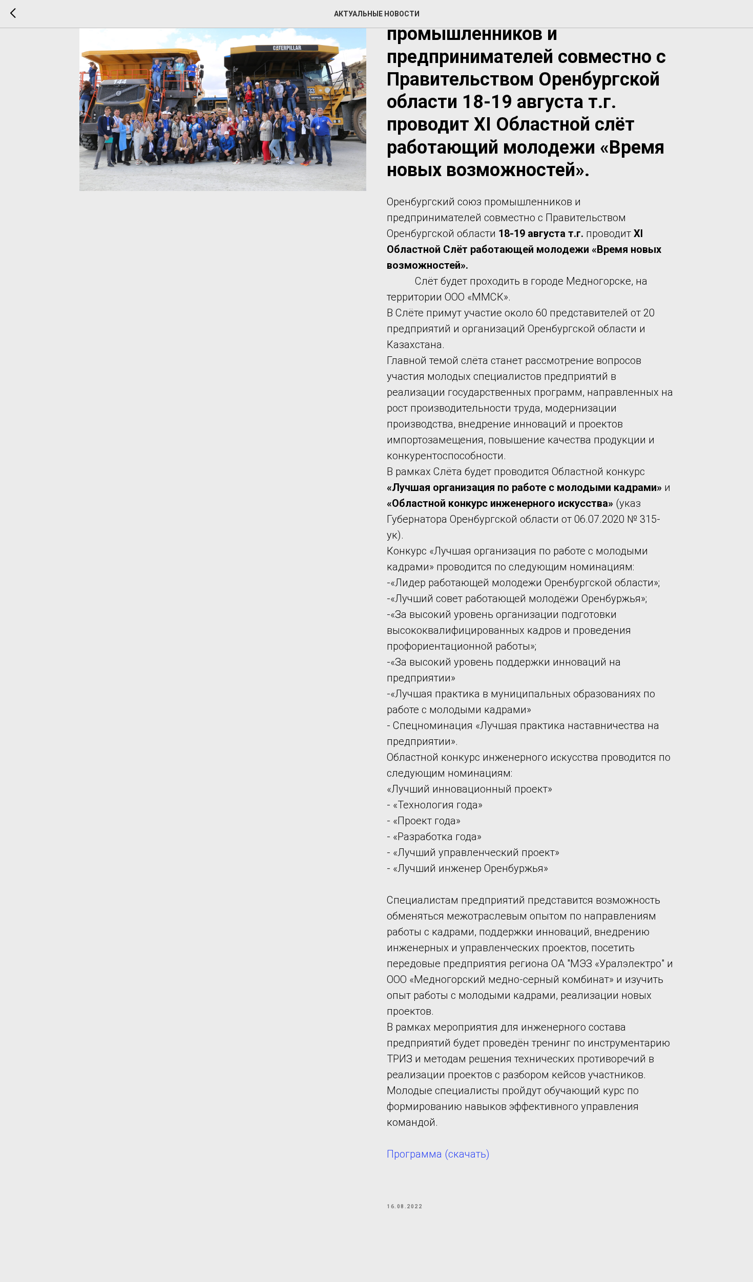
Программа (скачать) (438, 1154)
